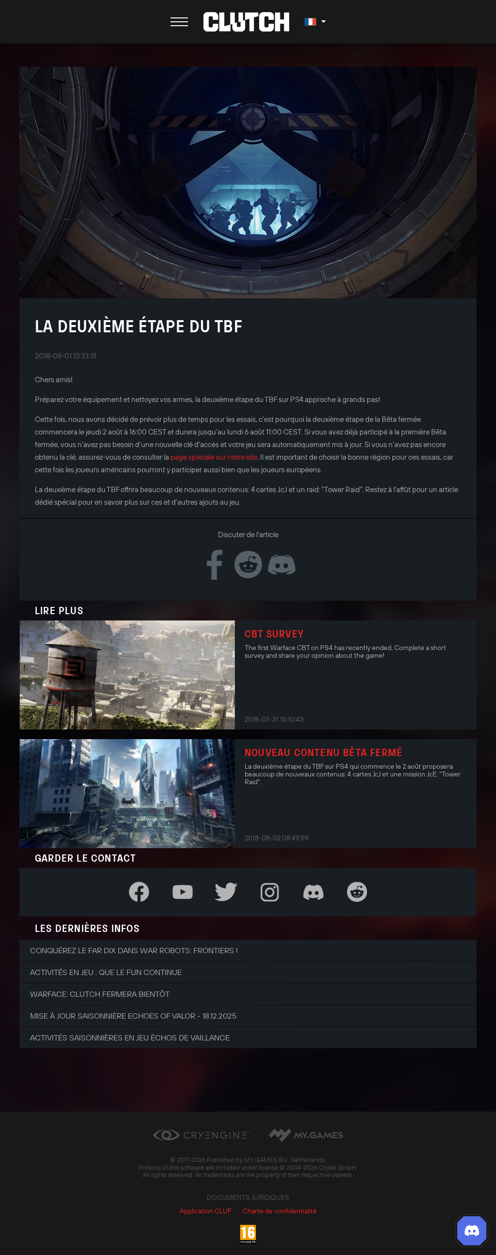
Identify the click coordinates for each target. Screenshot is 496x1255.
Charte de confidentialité (280, 1211)
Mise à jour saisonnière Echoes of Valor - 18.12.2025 (133, 1016)
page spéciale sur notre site (213, 457)
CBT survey (274, 633)
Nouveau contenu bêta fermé (324, 752)
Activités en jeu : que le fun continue (106, 972)
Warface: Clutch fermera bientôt (100, 994)
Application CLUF (206, 1211)
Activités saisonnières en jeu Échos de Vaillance (130, 1037)
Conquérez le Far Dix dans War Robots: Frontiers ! (134, 950)
